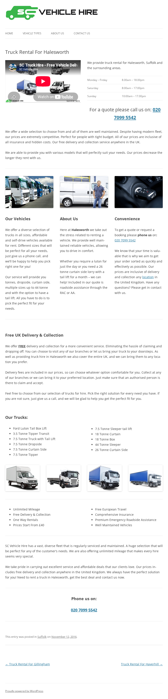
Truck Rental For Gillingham (27, 664)
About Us (57, 33)
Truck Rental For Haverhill (142, 664)
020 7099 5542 (125, 240)
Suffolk (42, 637)
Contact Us (82, 33)
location (148, 277)
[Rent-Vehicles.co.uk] (53, 14)
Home (9, 33)
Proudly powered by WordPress (24, 691)
